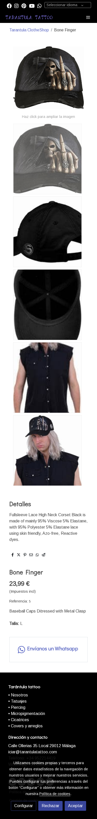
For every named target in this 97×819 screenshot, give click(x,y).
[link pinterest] (23, 5)
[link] (29, 17)
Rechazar (50, 806)
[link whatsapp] (39, 5)
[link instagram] (16, 5)
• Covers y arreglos (25, 726)
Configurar (23, 806)
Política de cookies (54, 794)
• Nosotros (18, 695)
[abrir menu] (88, 17)
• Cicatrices (18, 720)
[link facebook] (9, 5)
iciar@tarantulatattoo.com (32, 752)
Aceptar (75, 806)
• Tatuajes (17, 701)
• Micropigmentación (26, 713)
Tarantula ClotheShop (29, 30)
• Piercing (16, 707)
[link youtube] (32, 5)
